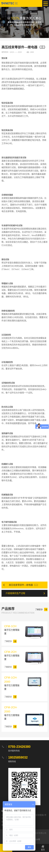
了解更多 (39, 609)
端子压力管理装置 (11, 630)
